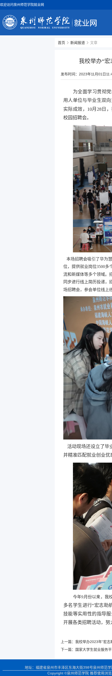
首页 (61, 43)
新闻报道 (77, 43)
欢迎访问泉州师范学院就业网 (22, 4)
